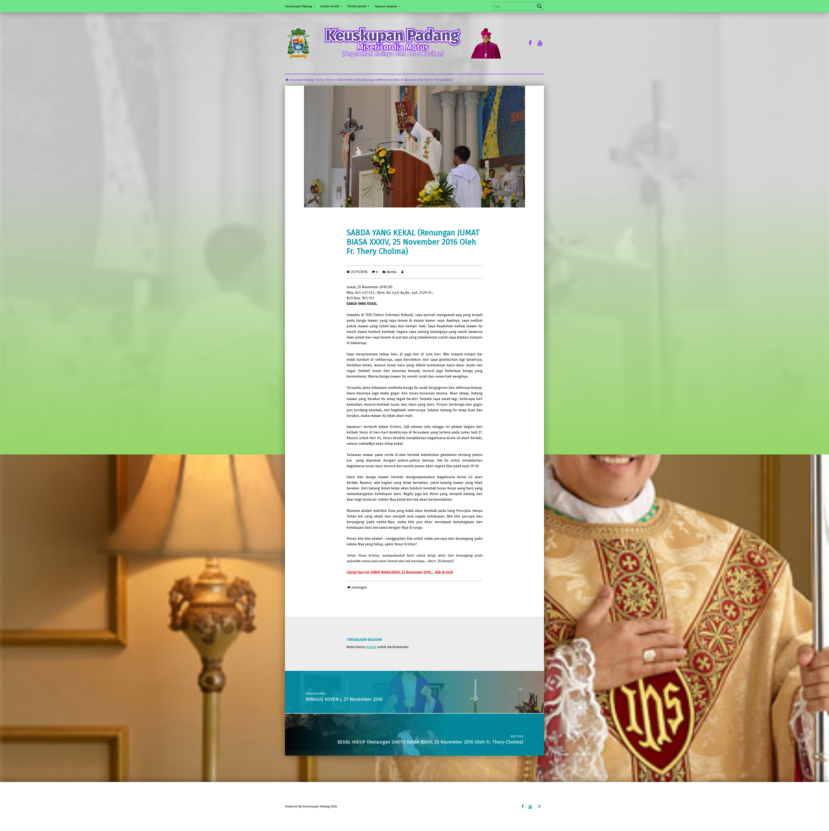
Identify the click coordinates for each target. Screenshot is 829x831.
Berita (391, 272)
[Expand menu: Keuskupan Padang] (314, 6)
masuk (371, 647)
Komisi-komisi (329, 6)
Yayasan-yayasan (385, 6)
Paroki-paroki (356, 6)
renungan (359, 587)
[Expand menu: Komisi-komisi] (341, 6)
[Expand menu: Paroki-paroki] (368, 6)
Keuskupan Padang (298, 6)
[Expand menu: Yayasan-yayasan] (399, 6)
